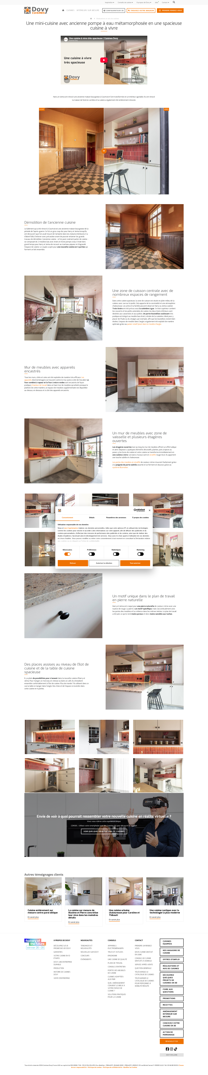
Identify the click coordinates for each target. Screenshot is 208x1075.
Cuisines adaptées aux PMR (116, 978)
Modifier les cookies (130, 1067)
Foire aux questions (168, 990)
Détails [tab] (91, 517)
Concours (85, 956)
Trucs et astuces (115, 952)
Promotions (169, 998)
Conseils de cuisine (125, 3)
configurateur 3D (114, 11)
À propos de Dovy (143, 3)
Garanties (58, 952)
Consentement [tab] (67, 517)
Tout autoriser (135, 563)
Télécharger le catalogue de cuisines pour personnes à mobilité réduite (144, 982)
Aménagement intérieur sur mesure (170, 1014)
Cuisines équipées (167, 942)
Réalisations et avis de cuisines (107, 19)
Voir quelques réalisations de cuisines (104, 831)
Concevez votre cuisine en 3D (171, 1024)
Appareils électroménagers (116, 947)
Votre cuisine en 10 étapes (62, 957)
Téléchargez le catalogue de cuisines (144, 973)
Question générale (143, 968)
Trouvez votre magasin (142, 11)
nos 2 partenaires (71, 528)
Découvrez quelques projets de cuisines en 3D (170, 979)
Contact (165, 3)
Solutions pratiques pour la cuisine (117, 995)
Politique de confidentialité (112, 1067)
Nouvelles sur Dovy (90, 952)
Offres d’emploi (171, 959)
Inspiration (109, 3)
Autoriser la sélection (104, 563)
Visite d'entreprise (62, 978)
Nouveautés (86, 940)
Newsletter (172, 1041)
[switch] (92, 554)
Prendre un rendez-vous (143, 947)
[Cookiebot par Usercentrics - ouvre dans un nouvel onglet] (135, 510)
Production (59, 968)
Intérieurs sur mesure (88, 10)
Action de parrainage (169, 1033)
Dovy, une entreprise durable (63, 963)
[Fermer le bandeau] (149, 510)
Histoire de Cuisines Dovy (62, 973)
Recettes (168, 1005)
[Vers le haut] (201, 1069)
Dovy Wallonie (171, 1055)
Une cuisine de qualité (117, 959)
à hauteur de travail (39, 385)
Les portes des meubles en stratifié (126, 462)
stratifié (153, 455)
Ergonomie (112, 956)
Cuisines (70, 10)
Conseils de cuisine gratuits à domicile (143, 959)
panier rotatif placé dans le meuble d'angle (144, 324)
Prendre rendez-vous (172, 10)
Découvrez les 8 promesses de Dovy (62, 947)
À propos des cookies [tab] (140, 517)
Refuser (73, 563)
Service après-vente (144, 964)
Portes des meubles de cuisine (116, 971)
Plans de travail (115, 963)
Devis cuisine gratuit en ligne (144, 953)
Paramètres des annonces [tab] (116, 517)
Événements (86, 959)
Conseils (112, 940)
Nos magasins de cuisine (171, 951)
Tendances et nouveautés (86, 947)
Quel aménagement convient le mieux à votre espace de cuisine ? (116, 987)
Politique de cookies (95, 1067)
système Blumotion (120, 467)
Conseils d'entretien (116, 967)
